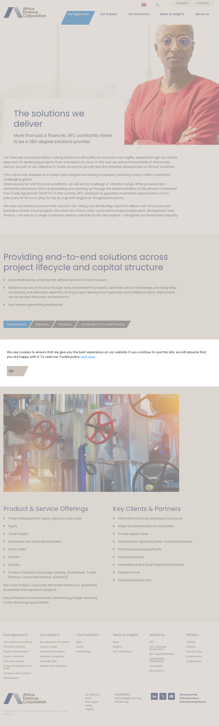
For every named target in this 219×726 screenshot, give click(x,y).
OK (11, 371)
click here (88, 357)
